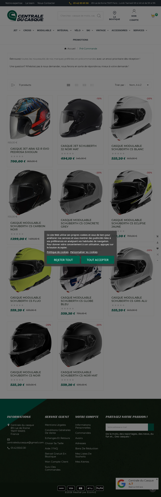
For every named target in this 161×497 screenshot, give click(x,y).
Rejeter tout (63, 260)
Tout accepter (97, 260)
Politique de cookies (58, 252)
